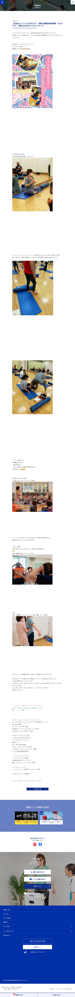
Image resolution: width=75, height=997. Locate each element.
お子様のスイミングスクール (37, 952)
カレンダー (6, 913)
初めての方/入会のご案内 (37, 941)
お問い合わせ (57, 995)
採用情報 (19, 987)
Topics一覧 (37, 789)
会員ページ (37, 947)
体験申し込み (19, 995)
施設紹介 (5, 922)
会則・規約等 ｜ (8, 989)
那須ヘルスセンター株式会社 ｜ (9, 987)
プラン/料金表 (6, 918)
